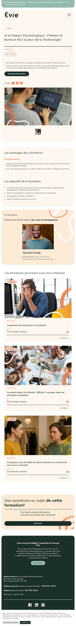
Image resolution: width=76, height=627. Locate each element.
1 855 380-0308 (48, 586)
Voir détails (63, 338)
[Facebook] (13, 83)
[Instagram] (43, 605)
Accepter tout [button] (25, 622)
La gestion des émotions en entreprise (26, 325)
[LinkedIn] (17, 83)
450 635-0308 (31, 590)
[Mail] (21, 83)
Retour (9, 28)
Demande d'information (17, 74)
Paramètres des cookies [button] (11, 622)
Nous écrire (38, 523)
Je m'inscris (38, 563)
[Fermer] (72, 4)
